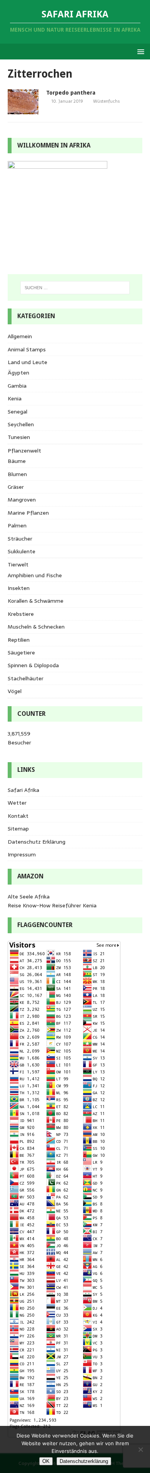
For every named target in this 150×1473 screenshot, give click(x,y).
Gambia (17, 385)
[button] (139, 51)
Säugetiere (21, 652)
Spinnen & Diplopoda (33, 665)
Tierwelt (18, 564)
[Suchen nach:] (75, 287)
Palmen (17, 525)
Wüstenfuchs (106, 101)
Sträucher (20, 538)
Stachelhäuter (25, 678)
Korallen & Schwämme (35, 601)
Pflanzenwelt (24, 450)
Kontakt (18, 816)
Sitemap (18, 828)
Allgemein (20, 336)
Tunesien (19, 437)
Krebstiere (21, 614)
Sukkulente (21, 551)
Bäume (17, 461)
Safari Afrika (23, 790)
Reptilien (19, 640)
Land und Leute (27, 362)
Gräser (16, 487)
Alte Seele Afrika (29, 896)
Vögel (15, 691)
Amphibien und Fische (35, 575)
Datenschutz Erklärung (36, 841)
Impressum (22, 854)
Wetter (17, 802)
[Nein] (140, 1449)
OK (46, 1461)
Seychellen (21, 424)
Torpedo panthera (70, 93)
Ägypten (18, 372)
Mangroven (22, 499)
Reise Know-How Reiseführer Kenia (52, 905)
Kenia (15, 398)
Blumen (17, 474)
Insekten (19, 588)
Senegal (17, 411)
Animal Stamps (27, 349)
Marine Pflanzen (28, 513)
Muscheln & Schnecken (36, 626)
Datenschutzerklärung (84, 1461)
